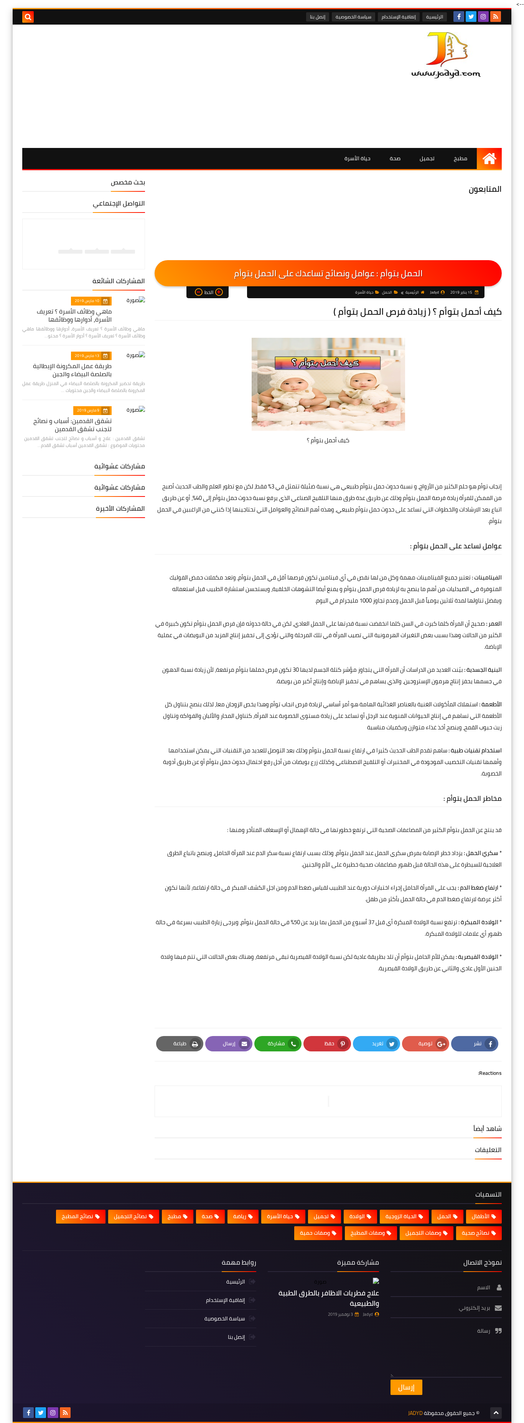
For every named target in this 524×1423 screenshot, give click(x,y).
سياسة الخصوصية (353, 16)
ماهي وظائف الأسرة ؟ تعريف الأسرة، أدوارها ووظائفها (74, 315)
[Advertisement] (162, 86)
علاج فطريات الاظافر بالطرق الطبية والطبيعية (328, 1298)
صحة (395, 158)
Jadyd (368, 1314)
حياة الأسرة (357, 158)
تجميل (427, 158)
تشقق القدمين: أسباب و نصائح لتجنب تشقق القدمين (72, 425)
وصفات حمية (315, 1233)
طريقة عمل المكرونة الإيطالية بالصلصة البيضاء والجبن (72, 370)
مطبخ (460, 158)
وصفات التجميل (423, 1233)
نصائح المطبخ (77, 1216)
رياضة (239, 1216)
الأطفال (480, 1216)
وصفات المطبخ (368, 1233)
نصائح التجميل (130, 1216)
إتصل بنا (317, 16)
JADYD (415, 1413)
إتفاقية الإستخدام (399, 16)
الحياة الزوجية (401, 1216)
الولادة (357, 1216)
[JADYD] (446, 55)
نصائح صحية (475, 1233)
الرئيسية (434, 16)
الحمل (387, 292)
